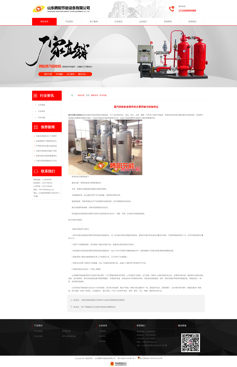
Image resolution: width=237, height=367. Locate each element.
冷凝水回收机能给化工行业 (46, 161)
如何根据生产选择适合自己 (46, 141)
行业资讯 (118, 21)
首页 (87, 95)
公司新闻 (102, 331)
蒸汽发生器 (66, 331)
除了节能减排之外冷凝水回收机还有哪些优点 (98, 307)
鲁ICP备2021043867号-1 (127, 358)
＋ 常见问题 (40, 117)
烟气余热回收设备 (69, 336)
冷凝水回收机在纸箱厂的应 (46, 151)
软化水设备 (38, 336)
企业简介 (143, 21)
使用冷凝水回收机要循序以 (46, 156)
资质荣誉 (168, 21)
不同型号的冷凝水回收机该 (46, 146)
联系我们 (193, 21)
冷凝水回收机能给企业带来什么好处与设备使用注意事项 (103, 300)
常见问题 (102, 341)
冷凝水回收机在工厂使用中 (46, 136)
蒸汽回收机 (38, 331)
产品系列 (69, 21)
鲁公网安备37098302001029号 (151, 358)
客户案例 (94, 21)
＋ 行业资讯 (40, 111)
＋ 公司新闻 (40, 105)
